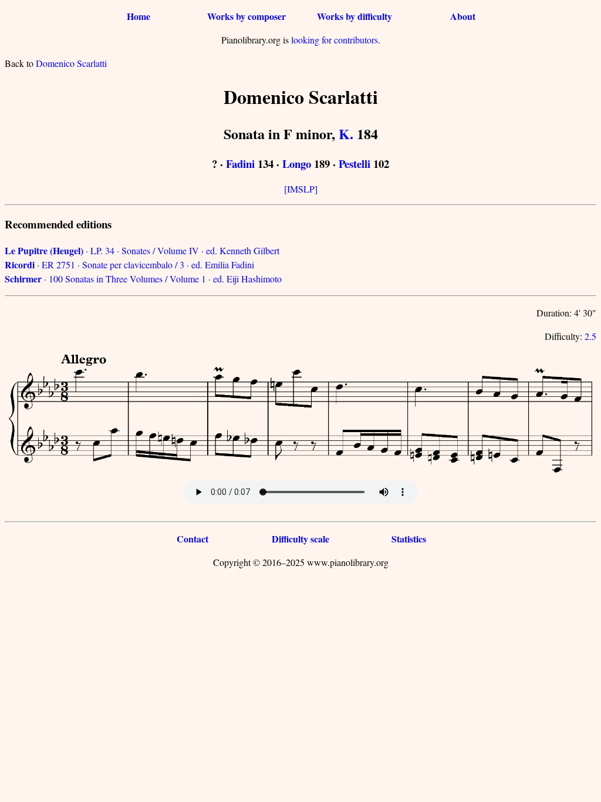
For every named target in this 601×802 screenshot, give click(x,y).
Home (138, 16)
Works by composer (246, 16)
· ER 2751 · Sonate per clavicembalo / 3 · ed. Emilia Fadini (129, 264)
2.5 (590, 336)
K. (346, 133)
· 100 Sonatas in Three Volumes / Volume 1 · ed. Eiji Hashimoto (143, 278)
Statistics (408, 538)
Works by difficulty (354, 16)
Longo (296, 163)
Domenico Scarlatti (71, 63)
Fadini (240, 163)
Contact (192, 538)
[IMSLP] (301, 189)
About (462, 16)
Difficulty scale (300, 538)
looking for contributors (334, 39)
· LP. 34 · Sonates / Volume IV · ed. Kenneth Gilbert (142, 250)
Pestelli (354, 163)
